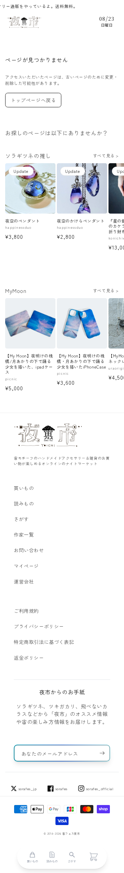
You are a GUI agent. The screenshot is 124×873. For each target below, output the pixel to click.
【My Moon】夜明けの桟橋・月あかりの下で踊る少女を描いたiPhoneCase (81, 361)
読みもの (24, 503)
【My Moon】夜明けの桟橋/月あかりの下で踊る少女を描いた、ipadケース (29, 363)
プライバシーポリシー (39, 626)
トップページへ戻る (33, 100)
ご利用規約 (26, 610)
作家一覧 (24, 534)
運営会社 (24, 581)
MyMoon (16, 290)
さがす (21, 519)
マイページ (26, 565)
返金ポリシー (29, 657)
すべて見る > (106, 155)
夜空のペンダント (22, 221)
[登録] (102, 753)
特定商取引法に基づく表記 (44, 641)
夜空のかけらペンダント (81, 221)
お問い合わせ (29, 550)
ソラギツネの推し (28, 155)
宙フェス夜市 (71, 833)
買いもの (24, 487)
